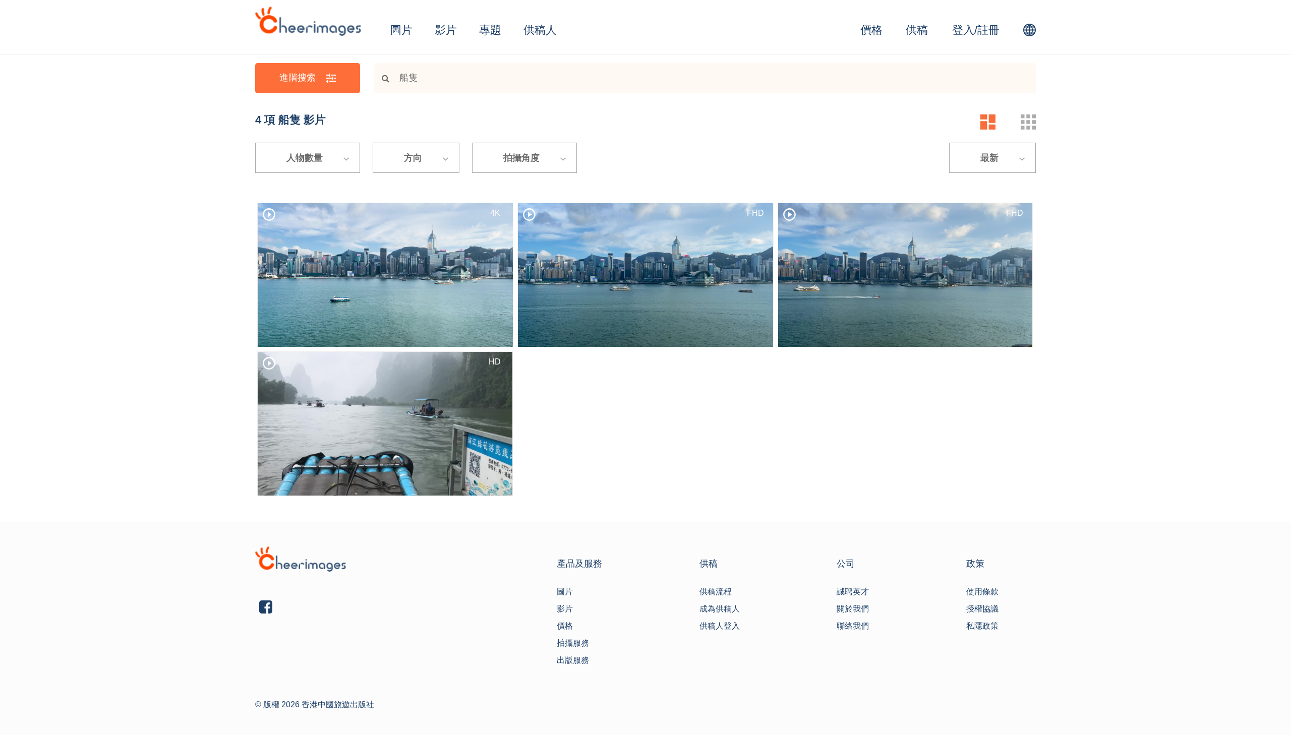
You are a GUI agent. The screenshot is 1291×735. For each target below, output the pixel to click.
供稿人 (540, 30)
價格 (871, 30)
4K (495, 213)
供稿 (917, 30)
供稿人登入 (719, 626)
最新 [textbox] (989, 158)
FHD (755, 213)
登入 (963, 30)
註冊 (988, 30)
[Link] (381, 78)
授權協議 (982, 608)
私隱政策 (982, 626)
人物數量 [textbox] (304, 158)
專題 (490, 30)
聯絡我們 (853, 626)
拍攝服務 (573, 643)
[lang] (1029, 30)
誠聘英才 (853, 591)
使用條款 (982, 591)
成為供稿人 (719, 608)
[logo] (308, 21)
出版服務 (573, 660)
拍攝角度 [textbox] (521, 158)
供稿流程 (715, 591)
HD (495, 361)
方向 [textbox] (413, 158)
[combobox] (307, 158)
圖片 (401, 30)
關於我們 (853, 608)
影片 (446, 30)
